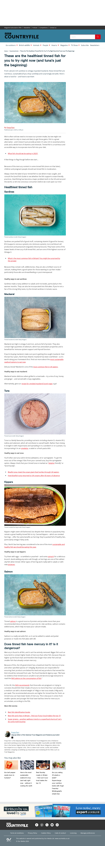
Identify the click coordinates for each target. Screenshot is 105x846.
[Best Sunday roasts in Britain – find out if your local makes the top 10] (43, 765)
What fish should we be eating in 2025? (23, 153)
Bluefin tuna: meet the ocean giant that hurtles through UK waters (33, 472)
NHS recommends (22, 685)
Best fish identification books (19, 712)
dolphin (51, 463)
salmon (13, 621)
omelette (24, 448)
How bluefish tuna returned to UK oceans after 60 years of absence (34, 475)
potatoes (11, 564)
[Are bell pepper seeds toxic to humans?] (11, 765)
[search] (98, 37)
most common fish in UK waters (45, 367)
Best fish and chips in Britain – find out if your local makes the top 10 (34, 716)
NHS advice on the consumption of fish (26, 678)
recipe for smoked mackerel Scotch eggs (37, 384)
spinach (51, 556)
